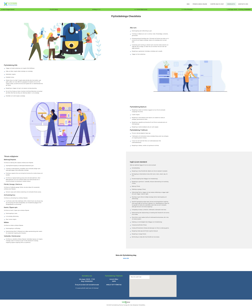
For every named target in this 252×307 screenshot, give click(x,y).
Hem (188, 4)
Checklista (231, 4)
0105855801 (247, 9)
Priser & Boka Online (200, 4)
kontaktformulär (94, 284)
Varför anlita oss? (217, 4)
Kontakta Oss (243, 4)
